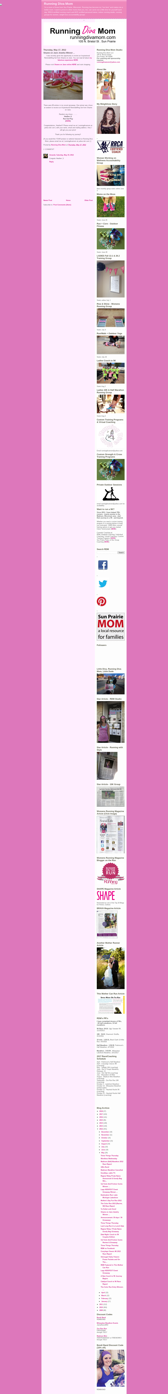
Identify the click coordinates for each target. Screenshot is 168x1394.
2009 (101, 1310)
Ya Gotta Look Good (108, 1209)
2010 (101, 1307)
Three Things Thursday (109, 1156)
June (103, 1150)
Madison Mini (102, 1336)
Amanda (52, 155)
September (105, 1141)
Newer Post (47, 200)
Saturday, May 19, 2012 (65, 155)
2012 (101, 1129)
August (104, 1144)
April (103, 1292)
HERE (113, 529)
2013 (101, 1126)
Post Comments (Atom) (62, 205)
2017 (101, 1114)
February (105, 1298)
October (104, 1138)
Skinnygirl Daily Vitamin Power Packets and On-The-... (110, 1259)
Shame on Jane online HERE (65, 64)
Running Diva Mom (58, 4)
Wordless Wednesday (109, 1159)
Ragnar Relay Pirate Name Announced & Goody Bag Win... (111, 1178)
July (103, 1147)
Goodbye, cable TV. (108, 1173)
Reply (51, 162)
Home (68, 200)
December (105, 1132)
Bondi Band (101, 1317)
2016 (101, 1117)
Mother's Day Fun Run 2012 (111, 1200)
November (105, 1135)
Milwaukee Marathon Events (107, 1323)
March (104, 1295)
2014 (101, 1123)
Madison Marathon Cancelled (112, 1170)
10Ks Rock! (105, 1167)
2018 (101, 1111)
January (104, 1301)
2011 (101, 1304)
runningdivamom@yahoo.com (108, 62)
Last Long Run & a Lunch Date (112, 1226)
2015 (101, 1120)
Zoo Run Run (102, 1329)
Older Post (88, 200)
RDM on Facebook (108, 1248)
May (103, 1153)
